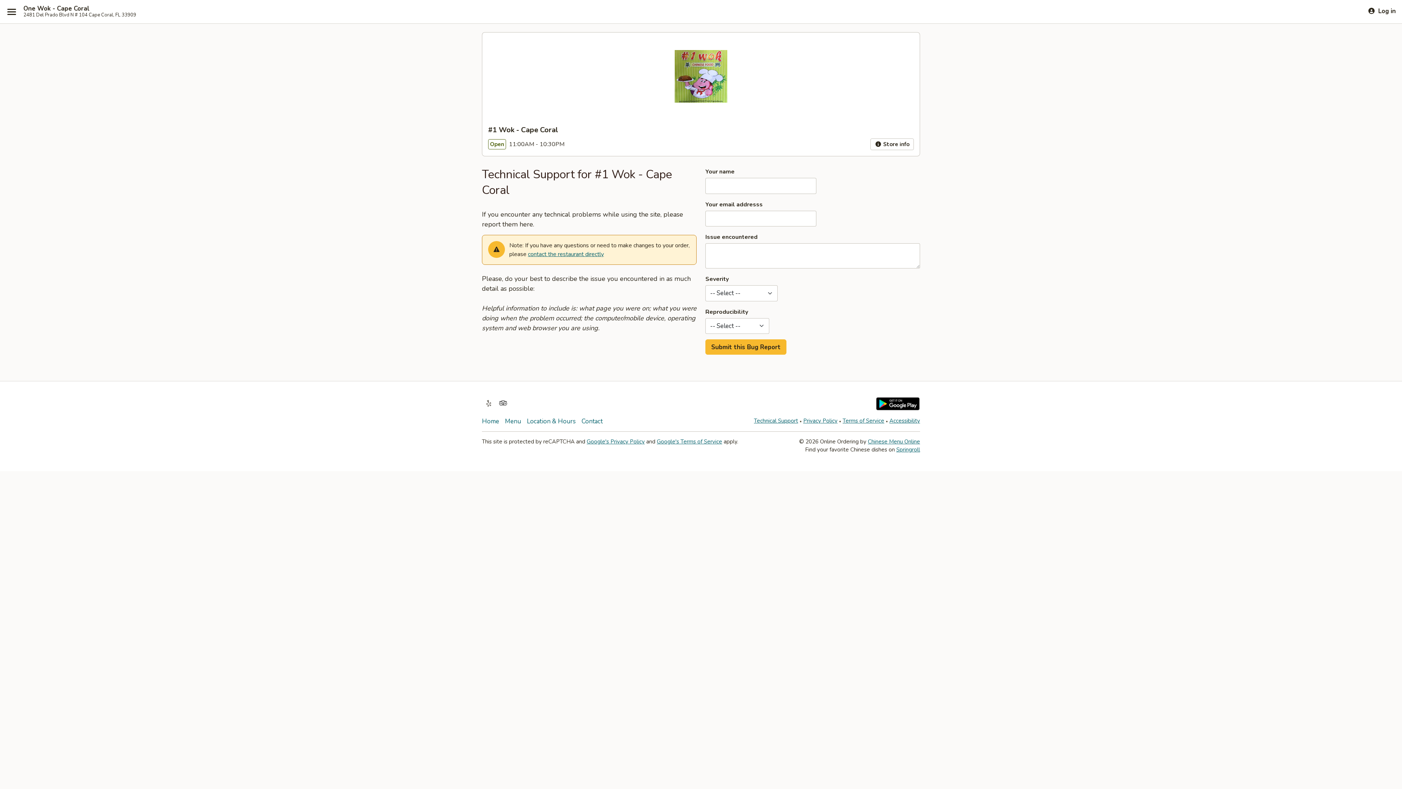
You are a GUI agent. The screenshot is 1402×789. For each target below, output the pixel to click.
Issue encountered (731, 237)
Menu (513, 421)
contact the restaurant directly (566, 254)
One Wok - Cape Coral (56, 8)
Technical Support (776, 420)
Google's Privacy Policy (616, 441)
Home (490, 421)
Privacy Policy (820, 420)
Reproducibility (726, 312)
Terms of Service (863, 420)
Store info (895, 144)
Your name (720, 172)
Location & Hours (551, 421)
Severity (717, 279)
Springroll (908, 449)
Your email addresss (734, 205)
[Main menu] (11, 11)
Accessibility (904, 420)
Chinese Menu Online (894, 441)
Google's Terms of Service (689, 441)
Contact (592, 421)
